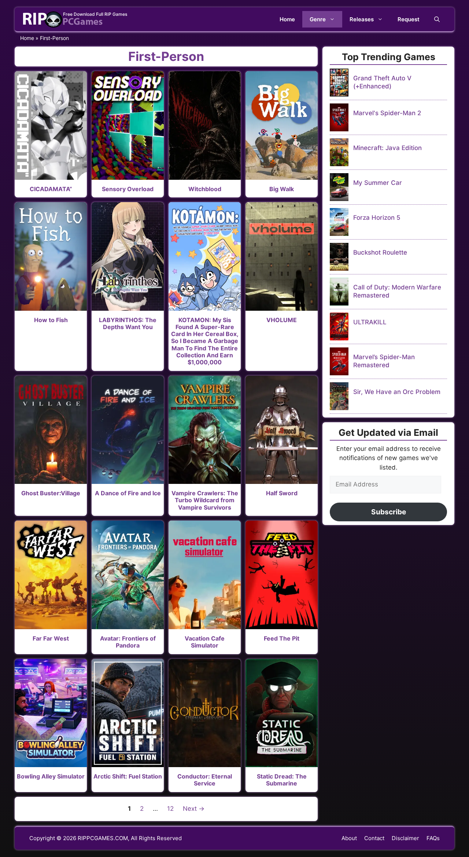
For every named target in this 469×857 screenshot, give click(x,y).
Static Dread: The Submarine (282, 780)
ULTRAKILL (370, 322)
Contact (374, 838)
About (349, 838)
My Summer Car (377, 182)
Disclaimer (405, 838)
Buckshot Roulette (380, 252)
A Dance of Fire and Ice (128, 493)
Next (193, 808)
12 (172, 808)
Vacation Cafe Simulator (205, 642)
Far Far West (51, 638)
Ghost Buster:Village (50, 493)
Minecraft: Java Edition (387, 148)
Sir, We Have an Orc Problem (396, 391)
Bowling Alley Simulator (51, 776)
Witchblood (204, 189)
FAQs (433, 838)
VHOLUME (281, 320)
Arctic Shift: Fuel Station (127, 776)
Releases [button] (362, 19)
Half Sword (282, 493)
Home (287, 19)
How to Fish (51, 320)
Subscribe (388, 511)
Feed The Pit (281, 638)
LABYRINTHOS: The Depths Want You (127, 323)
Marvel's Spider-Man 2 (387, 113)
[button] (437, 19)
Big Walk (281, 189)
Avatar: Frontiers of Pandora (128, 642)
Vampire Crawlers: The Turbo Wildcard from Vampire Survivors (204, 500)
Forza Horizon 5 (376, 217)
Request (409, 19)
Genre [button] (318, 19)
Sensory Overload (128, 189)
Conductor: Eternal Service (204, 780)
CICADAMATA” (51, 189)
